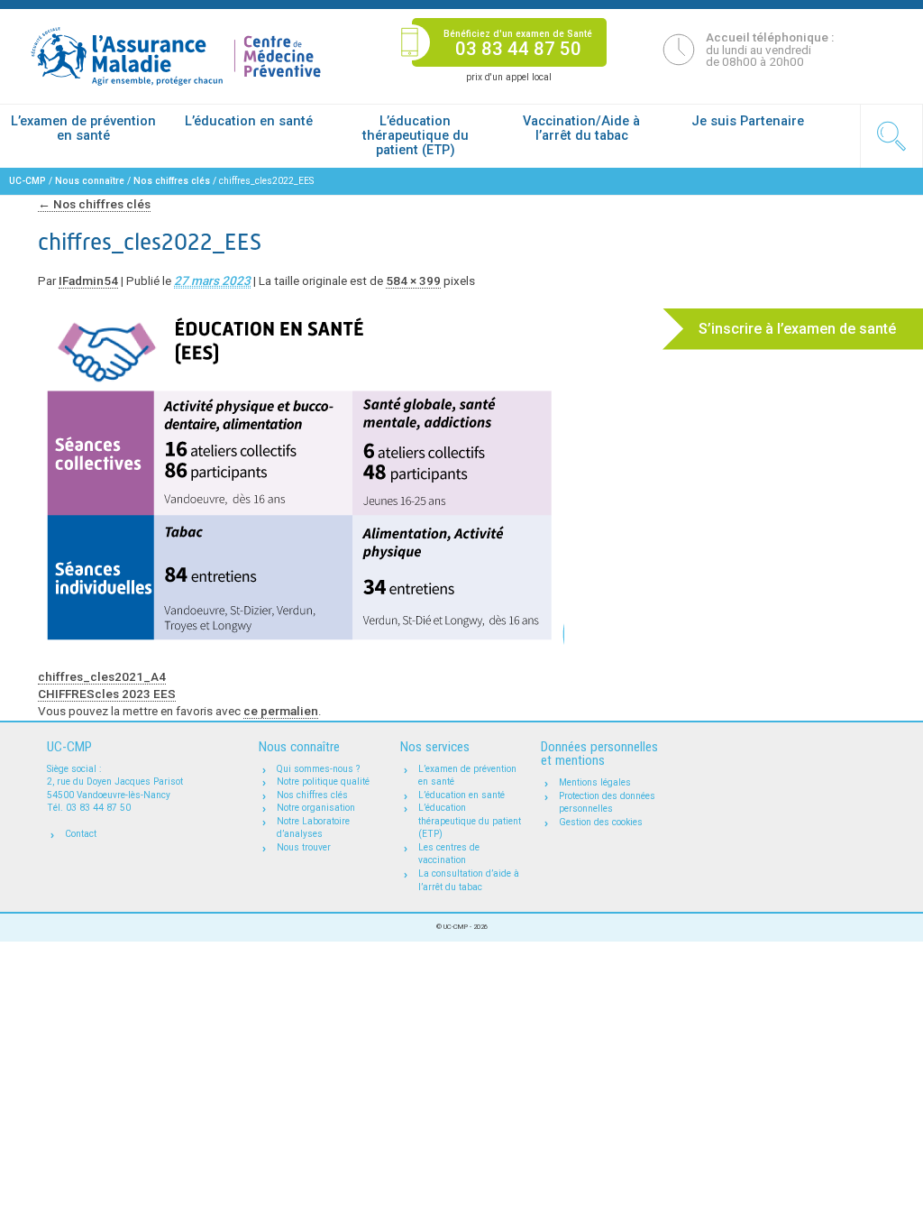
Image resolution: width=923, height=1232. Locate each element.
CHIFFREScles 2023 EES (107, 693)
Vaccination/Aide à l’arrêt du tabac (581, 128)
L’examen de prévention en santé (83, 128)
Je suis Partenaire (747, 121)
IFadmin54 (88, 280)
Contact (80, 834)
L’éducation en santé (249, 121)
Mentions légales (595, 782)
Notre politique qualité (323, 781)
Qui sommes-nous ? (318, 769)
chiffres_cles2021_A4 (102, 676)
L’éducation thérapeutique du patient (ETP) (415, 135)
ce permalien (280, 710)
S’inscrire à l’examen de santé (797, 328)
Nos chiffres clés (94, 204)
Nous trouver (304, 847)
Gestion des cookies (601, 822)
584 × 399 (413, 280)
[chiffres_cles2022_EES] (301, 469)
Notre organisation (316, 808)
